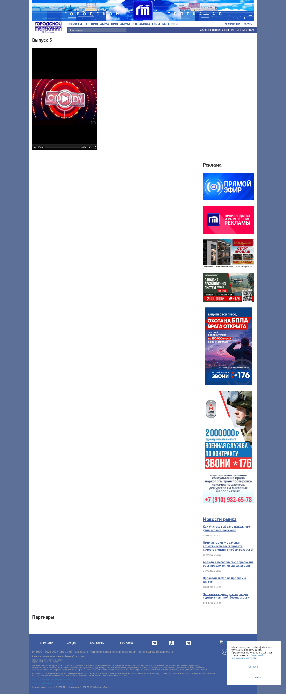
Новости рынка (220, 519)
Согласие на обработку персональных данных (52, 683)
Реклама (126, 643)
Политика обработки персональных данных (51, 679)
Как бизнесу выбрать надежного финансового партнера (226, 528)
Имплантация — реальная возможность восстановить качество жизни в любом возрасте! (228, 545)
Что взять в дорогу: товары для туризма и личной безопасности (226, 596)
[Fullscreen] (94, 147)
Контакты (97, 643)
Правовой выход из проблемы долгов (224, 579)
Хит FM (248, 24)
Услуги (71, 643)
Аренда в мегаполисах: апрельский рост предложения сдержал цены (228, 563)
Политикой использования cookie (247, 656)
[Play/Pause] (34, 147)
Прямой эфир (232, 24)
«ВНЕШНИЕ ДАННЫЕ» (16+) (237, 30)
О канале (47, 643)
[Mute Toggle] (90, 147)
